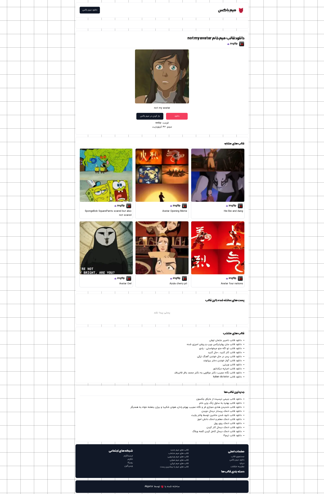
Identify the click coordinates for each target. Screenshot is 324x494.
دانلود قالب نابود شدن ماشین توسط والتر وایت (216, 415)
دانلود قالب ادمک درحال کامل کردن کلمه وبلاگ (217, 431)
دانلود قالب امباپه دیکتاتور (227, 368)
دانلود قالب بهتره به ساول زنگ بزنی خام (220, 403)
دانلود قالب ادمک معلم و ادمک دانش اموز (219, 419)
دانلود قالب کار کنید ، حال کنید (225, 352)
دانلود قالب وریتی (232, 364)
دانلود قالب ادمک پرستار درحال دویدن (221, 411)
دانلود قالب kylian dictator (227, 376)
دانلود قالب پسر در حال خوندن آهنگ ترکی (219, 356)
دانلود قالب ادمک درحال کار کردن (224, 427)
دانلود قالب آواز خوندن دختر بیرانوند (222, 360)
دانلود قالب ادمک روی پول (228, 423)
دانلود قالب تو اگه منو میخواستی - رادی (220, 348)
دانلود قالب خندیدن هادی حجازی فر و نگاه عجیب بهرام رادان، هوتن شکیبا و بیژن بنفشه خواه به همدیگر (186, 407)
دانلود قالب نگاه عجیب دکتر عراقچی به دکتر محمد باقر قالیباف (208, 372)
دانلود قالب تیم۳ (232, 435)
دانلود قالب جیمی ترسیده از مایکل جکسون (219, 399)
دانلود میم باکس (89, 10)
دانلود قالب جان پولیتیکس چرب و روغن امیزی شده (214, 344)
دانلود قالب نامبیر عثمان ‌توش (225, 340)
